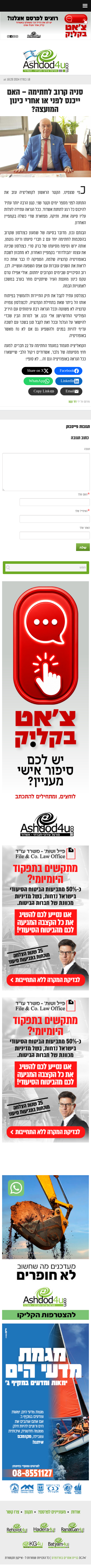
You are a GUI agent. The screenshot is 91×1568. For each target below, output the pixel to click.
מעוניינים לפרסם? (52, 1512)
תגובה (87, 449)
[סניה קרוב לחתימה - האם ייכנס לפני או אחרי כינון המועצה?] (45, 146)
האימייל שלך (81, 511)
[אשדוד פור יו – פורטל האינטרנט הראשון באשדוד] (45, 57)
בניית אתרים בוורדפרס (65, 1558)
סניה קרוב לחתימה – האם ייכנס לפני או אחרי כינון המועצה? (45, 101)
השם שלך (83, 494)
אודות (75, 1512)
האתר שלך (85, 528)
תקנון (28, 1512)
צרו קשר (12, 1512)
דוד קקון (73, 401)
